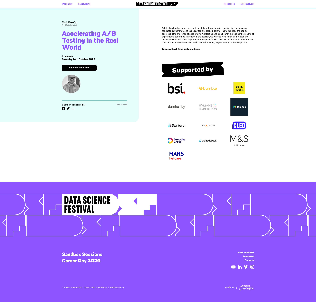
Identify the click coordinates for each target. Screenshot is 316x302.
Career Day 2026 (81, 261)
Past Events (84, 4)
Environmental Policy (117, 287)
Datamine (248, 256)
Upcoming (67, 4)
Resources (229, 4)
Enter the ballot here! (79, 67)
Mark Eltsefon (69, 22)
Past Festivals (246, 252)
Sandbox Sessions (82, 254)
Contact (249, 260)
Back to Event (122, 104)
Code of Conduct (89, 287)
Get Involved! (247, 4)
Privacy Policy (102, 287)
